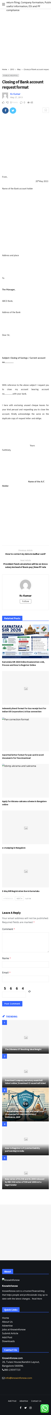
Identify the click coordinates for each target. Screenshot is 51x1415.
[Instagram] (30, 1408)
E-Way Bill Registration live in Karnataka (20, 891)
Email (6, 972)
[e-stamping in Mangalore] (25, 827)
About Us (7, 1321)
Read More (37, 1298)
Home (5, 1317)
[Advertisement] (25, 38)
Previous (9, 898)
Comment (8, 929)
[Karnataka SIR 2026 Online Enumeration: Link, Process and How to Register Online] (25, 641)
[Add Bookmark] (46, 110)
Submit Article (10, 1333)
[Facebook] (20, 1408)
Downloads (8, 1341)
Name (6, 958)
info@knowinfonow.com (18, 1378)
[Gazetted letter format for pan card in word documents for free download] (25, 734)
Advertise (7, 1325)
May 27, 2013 (16, 97)
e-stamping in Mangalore (14, 847)
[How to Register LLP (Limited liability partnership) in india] (25, 1138)
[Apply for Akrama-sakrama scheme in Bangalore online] (25, 781)
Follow (25, 601)
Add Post (7, 1337)
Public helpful (10, 75)
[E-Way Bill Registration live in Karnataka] (25, 870)
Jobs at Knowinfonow (14, 1329)
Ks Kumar (15, 94)
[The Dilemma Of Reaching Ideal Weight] (25, 1037)
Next (19, 898)
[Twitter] (25, 1408)
